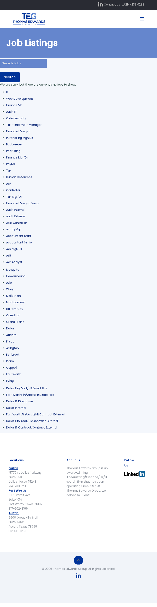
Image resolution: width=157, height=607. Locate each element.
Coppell (11, 368)
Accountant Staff (18, 236)
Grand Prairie (15, 322)
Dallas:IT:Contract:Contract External (31, 427)
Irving (10, 381)
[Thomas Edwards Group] (29, 19)
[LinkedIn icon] (100, 5)
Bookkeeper (14, 144)
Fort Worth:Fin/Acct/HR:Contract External (35, 414)
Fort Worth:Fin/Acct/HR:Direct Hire (30, 395)
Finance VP (14, 105)
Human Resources (19, 177)
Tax (8, 170)
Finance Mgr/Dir (17, 157)
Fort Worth (13, 374)
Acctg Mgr (13, 229)
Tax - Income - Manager (23, 125)
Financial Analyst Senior (22, 203)
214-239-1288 (134, 4)
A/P (8, 184)
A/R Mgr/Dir (14, 249)
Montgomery (15, 302)
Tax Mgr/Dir (14, 197)
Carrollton (13, 315)
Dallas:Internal (16, 408)
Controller (13, 190)
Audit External (16, 216)
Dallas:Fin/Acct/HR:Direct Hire (26, 388)
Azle (9, 283)
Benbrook (12, 355)
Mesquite (12, 270)
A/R (8, 255)
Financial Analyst (18, 131)
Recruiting (13, 151)
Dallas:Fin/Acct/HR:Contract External (32, 421)
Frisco (10, 341)
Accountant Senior (19, 242)
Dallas (10, 328)
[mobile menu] (141, 19)
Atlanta (11, 335)
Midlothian (13, 296)
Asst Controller (16, 223)
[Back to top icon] (78, 560)
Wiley (10, 289)
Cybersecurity (16, 118)
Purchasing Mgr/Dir (19, 138)
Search (10, 77)
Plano (10, 361)
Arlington (12, 348)
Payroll (10, 164)
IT (7, 92)
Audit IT (11, 112)
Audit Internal (15, 210)
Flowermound (16, 276)
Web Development (19, 99)
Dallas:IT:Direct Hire (19, 401)
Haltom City (14, 309)
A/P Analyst (14, 262)
